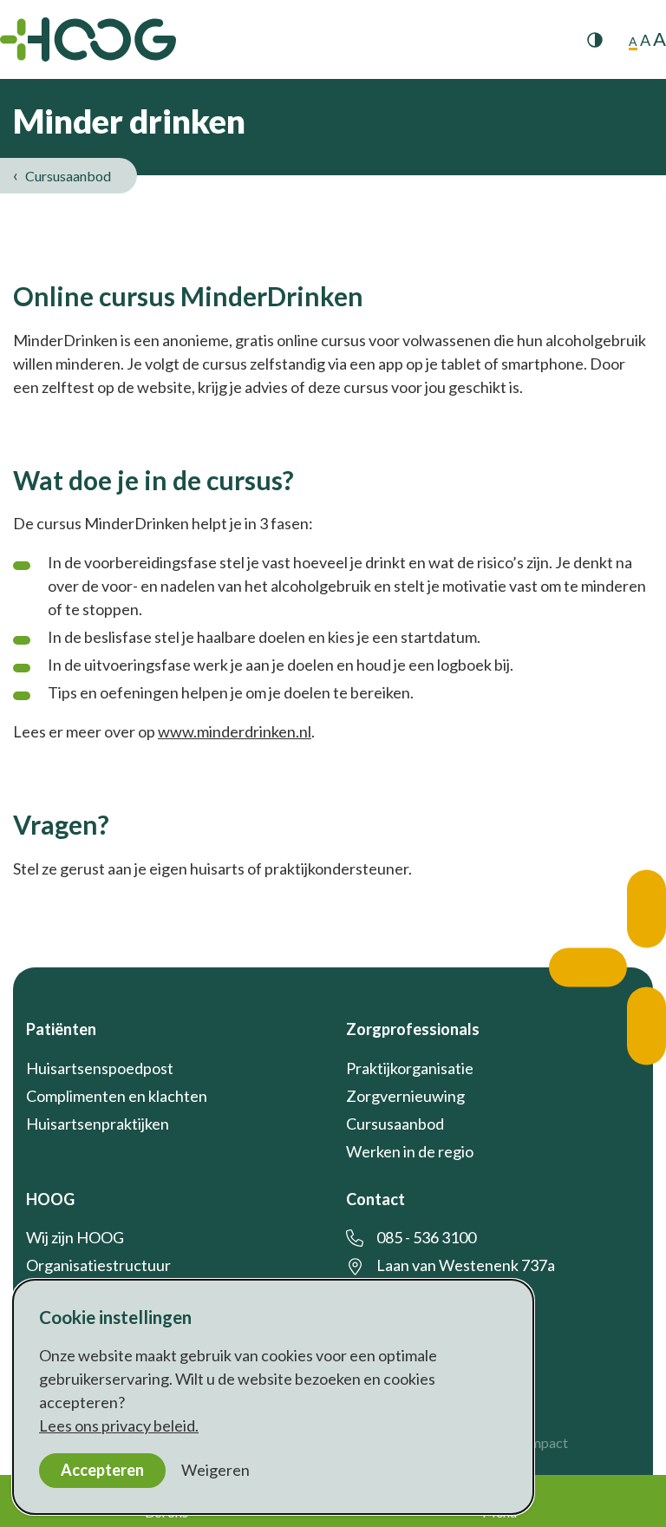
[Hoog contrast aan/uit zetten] (595, 40)
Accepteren (102, 1469)
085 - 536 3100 (426, 1237)
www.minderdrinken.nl (234, 731)
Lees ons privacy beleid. (119, 1425)
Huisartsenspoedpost (99, 1068)
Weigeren (215, 1469)
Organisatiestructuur (98, 1265)
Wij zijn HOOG (75, 1237)
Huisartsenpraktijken (97, 1123)
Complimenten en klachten (116, 1095)
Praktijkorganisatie (409, 1068)
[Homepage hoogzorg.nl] (88, 39)
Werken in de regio (409, 1151)
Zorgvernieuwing (405, 1095)
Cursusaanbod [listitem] (67, 175)
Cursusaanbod (395, 1123)
